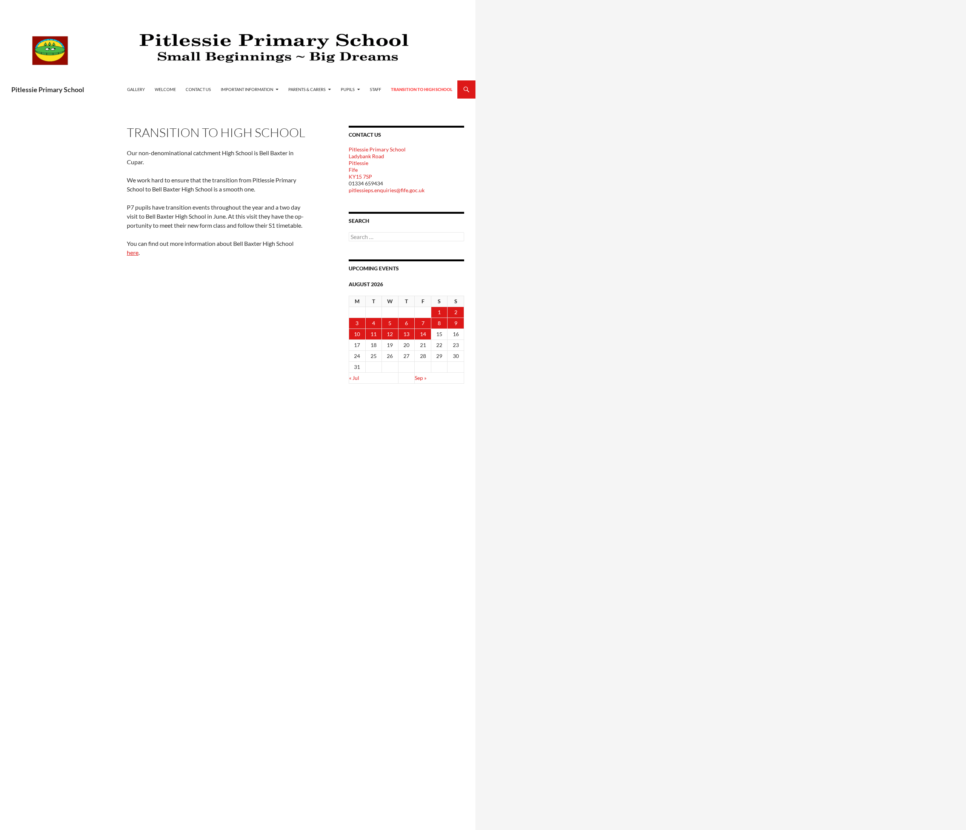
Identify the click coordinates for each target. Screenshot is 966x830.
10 (357, 334)
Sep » (420, 378)
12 (390, 334)
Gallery (136, 89)
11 (374, 334)
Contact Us (198, 89)
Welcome (165, 89)
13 (406, 334)
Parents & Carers (307, 89)
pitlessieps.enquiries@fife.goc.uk (387, 190)
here (132, 252)
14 (423, 334)
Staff (375, 89)
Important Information (247, 89)
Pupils (348, 89)
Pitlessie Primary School (47, 89)
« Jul (354, 378)
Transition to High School (421, 89)
